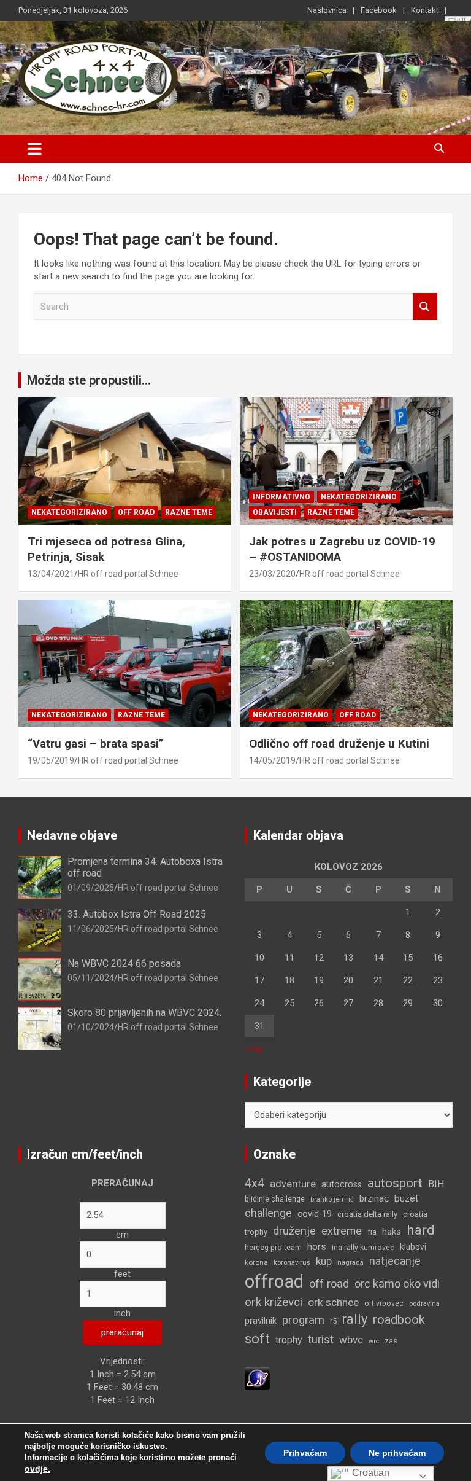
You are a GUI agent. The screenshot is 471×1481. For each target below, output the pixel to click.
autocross (341, 1184)
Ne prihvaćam (397, 1453)
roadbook (399, 1319)
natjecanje (395, 1261)
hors (316, 1246)
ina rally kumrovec (363, 1247)
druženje (294, 1231)
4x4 (254, 1183)
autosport (395, 1183)
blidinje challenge (275, 1199)
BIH (436, 1184)
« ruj (253, 1048)
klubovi (413, 1247)
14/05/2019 (272, 760)
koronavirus (292, 1263)
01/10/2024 (90, 1027)
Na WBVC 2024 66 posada (124, 963)
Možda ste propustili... (89, 380)
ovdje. (37, 1469)
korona (256, 1262)
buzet (406, 1198)
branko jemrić (332, 1199)
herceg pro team (273, 1247)
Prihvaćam (305, 1453)
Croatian (369, 1472)
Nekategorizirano (69, 512)
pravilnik (261, 1320)
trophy (288, 1340)
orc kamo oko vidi (397, 1283)
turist (321, 1339)
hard (421, 1230)
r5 (333, 1321)
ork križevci (273, 1302)
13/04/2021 (51, 574)
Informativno (281, 497)
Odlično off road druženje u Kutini (339, 744)
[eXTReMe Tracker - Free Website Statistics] (257, 1372)
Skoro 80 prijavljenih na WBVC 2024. (144, 1012)
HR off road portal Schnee (128, 574)
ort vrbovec (384, 1303)
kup (324, 1261)
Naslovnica (327, 10)
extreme (341, 1231)
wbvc (351, 1340)
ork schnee (333, 1302)
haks (391, 1231)
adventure (293, 1184)
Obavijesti (275, 512)
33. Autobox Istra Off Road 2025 (136, 914)
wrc (374, 1341)
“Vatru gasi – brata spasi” (96, 744)
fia (372, 1232)
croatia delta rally (367, 1214)
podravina (424, 1304)
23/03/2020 (272, 574)
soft (257, 1338)
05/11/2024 (90, 978)
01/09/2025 (90, 888)
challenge (268, 1213)
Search (425, 307)
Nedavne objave (72, 835)
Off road (136, 512)
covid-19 (314, 1214)
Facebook (379, 10)
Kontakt (424, 10)
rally (354, 1319)
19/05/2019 (51, 760)
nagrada (350, 1263)
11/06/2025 (90, 929)
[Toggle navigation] (34, 149)
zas (391, 1341)
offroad (274, 1281)
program (303, 1320)
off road (329, 1283)
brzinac (374, 1198)
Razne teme (188, 512)
